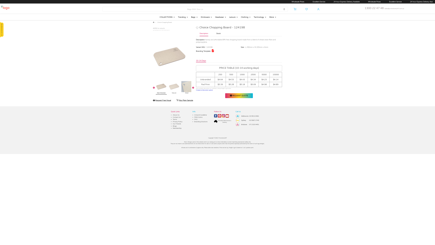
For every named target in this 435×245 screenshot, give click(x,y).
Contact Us (176, 117)
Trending (182, 17)
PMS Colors (198, 117)
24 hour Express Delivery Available (338, 2)
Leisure (232, 17)
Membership (177, 128)
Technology (259, 17)
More (271, 17)
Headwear (219, 17)
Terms (175, 119)
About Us (176, 115)
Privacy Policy (177, 122)
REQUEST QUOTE (240, 95)
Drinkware (205, 17)
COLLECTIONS (166, 17)
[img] (213, 50)
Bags (193, 17)
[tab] (204, 34)
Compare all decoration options (204, 90)
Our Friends (177, 124)
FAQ (195, 119)
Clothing (244, 17)
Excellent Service (310, 2)
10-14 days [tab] (201, 60)
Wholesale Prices (289, 2)
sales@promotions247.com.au (394, 8)
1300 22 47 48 (374, 8)
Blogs (175, 126)
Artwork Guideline (200, 115)
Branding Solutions (200, 122)
